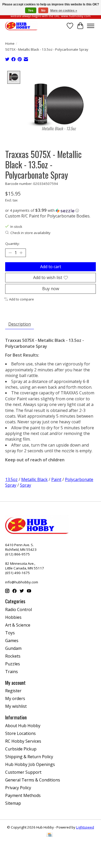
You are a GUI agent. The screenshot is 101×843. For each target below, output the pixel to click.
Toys (10, 633)
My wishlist (16, 706)
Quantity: (12, 243)
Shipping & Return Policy (29, 756)
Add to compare (21, 299)
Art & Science (17, 625)
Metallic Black (34, 479)
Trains (11, 671)
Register (13, 691)
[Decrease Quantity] (10, 253)
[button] (50, 210)
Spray (25, 485)
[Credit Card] (49, 835)
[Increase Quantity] (21, 253)
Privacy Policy (18, 788)
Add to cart (50, 266)
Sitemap (13, 803)
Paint (56, 479)
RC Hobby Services (23, 741)
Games (11, 640)
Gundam (13, 648)
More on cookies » (63, 10)
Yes (30, 10)
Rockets (12, 656)
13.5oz (11, 479)
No (43, 10)
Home (10, 43)
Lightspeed (85, 827)
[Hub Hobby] (21, 25)
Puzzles (12, 664)
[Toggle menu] (90, 26)
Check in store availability (30, 232)
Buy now (50, 288)
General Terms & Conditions (32, 780)
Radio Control (18, 609)
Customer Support (23, 772)
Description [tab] (19, 324)
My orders (15, 698)
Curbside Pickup (21, 749)
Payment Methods (23, 795)
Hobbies (13, 617)
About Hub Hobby (22, 725)
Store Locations (20, 733)
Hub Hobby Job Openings (30, 764)
